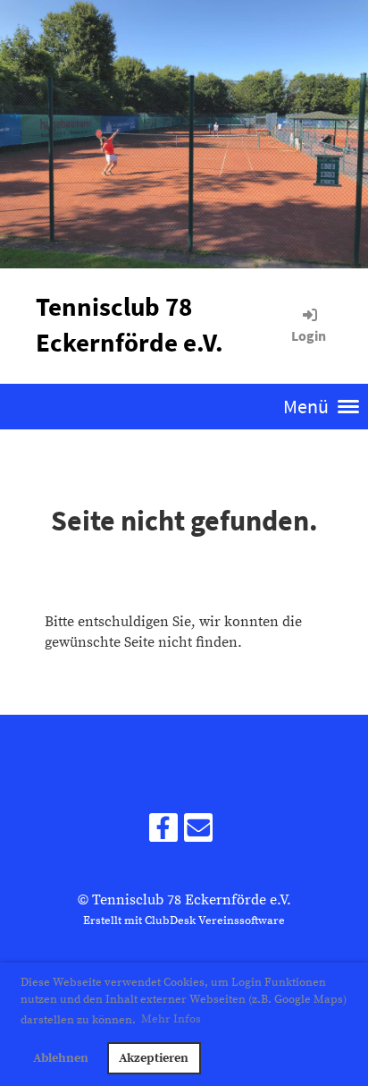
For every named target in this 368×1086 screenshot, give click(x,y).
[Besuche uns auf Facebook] (163, 834)
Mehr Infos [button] (171, 1019)
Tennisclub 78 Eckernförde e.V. (129, 325)
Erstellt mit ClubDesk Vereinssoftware (184, 920)
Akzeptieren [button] (153, 1058)
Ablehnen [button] (60, 1058)
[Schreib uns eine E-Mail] (198, 834)
